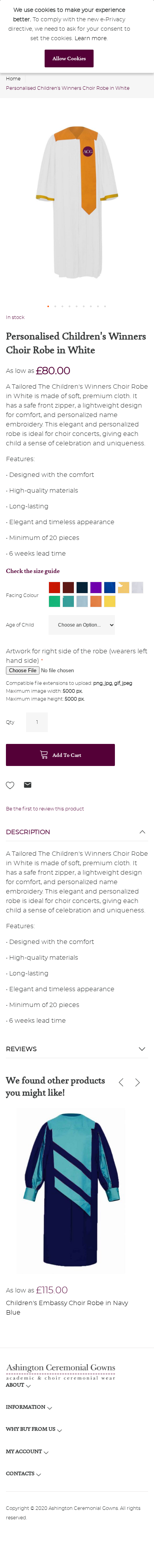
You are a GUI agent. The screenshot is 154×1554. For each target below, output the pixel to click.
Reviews (21, 1049)
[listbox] (98, 595)
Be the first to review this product (45, 809)
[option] (54, 587)
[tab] (77, 834)
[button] (48, 307)
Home (13, 78)
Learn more (91, 38)
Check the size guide (33, 571)
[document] (69, 36)
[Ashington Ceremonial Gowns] (77, 1372)
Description (28, 832)
